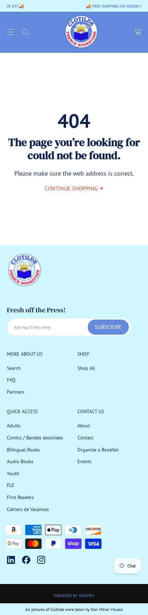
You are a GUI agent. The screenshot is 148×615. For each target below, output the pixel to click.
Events (84, 461)
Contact (85, 438)
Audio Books (20, 461)
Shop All (86, 368)
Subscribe (108, 326)
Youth (13, 473)
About (83, 426)
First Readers (20, 497)
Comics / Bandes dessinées (35, 438)
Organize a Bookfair (98, 450)
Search (14, 368)
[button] (10, 32)
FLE (10, 485)
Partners (15, 392)
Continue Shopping (71, 188)
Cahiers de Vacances (28, 509)
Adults (13, 426)
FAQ (11, 380)
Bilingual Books (23, 450)
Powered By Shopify (74, 595)
